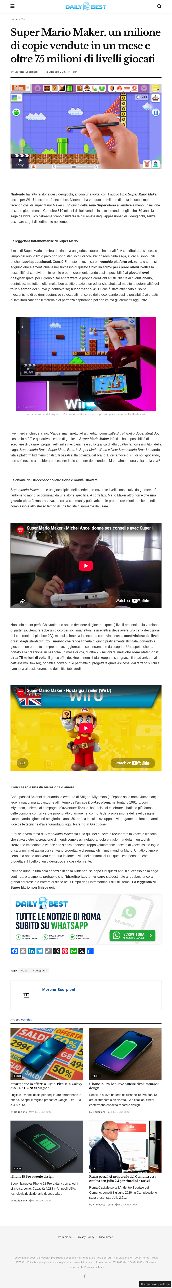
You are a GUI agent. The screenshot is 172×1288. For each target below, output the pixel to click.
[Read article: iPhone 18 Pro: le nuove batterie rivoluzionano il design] (125, 1054)
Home (14, 19)
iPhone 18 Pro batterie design (31, 1176)
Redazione (20, 1111)
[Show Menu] (12, 6)
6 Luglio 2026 (41, 1200)
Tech (24, 19)
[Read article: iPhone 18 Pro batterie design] (46, 1147)
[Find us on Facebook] (85, 1276)
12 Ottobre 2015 (55, 71)
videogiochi (40, 970)
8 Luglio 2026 (119, 1111)
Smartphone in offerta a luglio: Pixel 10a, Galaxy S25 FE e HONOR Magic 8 (46, 1086)
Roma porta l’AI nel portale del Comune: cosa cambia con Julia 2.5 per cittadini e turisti (122, 1179)
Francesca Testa (103, 1204)
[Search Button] (159, 6)
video (24, 970)
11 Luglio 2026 (41, 1111)
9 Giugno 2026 (127, 1204)
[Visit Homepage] (86, 6)
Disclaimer (106, 1237)
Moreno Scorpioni (26, 71)
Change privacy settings (155, 1284)
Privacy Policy (85, 1237)
